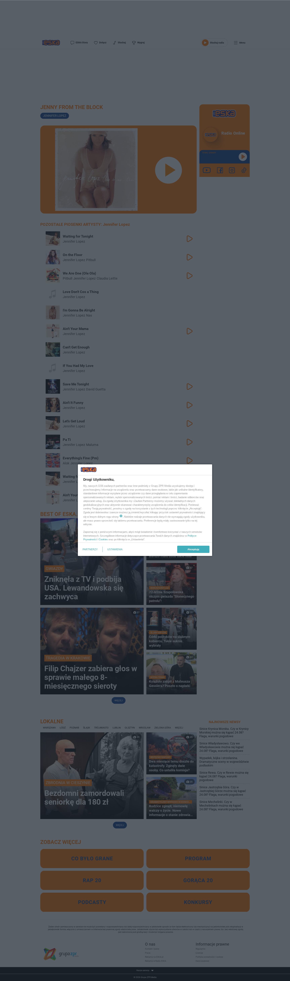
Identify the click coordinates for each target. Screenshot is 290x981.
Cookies (103, 539)
